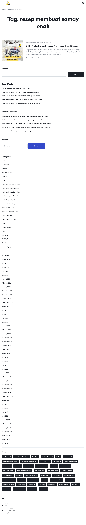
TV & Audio (5, 239)
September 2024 (7, 349)
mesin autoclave (57, 461)
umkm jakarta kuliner (19, 489)
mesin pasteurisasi (28, 466)
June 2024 (5, 361)
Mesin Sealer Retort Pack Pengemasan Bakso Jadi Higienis (20, 92)
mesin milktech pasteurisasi (11, 184)
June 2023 (5, 408)
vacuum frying (6, 247)
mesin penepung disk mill (10, 196)
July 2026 (5, 263)
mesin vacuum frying (33, 480)
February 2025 (7, 330)
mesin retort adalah (65, 466)
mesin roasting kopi (8, 208)
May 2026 (5, 271)
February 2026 (7, 283)
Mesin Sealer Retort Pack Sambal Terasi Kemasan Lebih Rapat (22, 99)
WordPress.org (9, 513)
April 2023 (5, 416)
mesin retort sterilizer (67, 470)
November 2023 (7, 388)
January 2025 (6, 334)
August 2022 (6, 439)
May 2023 (5, 412)
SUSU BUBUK (75, 484)
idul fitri (58, 457)
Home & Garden (7, 172)
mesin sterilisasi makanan (9, 480)
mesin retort (54, 466)
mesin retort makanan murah (24, 470)
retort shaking (21, 484)
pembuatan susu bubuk (8, 484)
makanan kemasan (45, 461)
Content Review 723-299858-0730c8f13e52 (16, 88)
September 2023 (7, 396)
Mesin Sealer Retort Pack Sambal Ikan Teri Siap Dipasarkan (21, 96)
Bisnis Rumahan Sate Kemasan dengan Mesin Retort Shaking (30, 127)
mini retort (44, 480)
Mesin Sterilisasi (56, 475)
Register (7, 503)
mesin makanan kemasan (71, 461)
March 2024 (6, 373)
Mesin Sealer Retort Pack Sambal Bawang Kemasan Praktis (21, 103)
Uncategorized (6, 243)
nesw (3, 231)
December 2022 (7, 432)
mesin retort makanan (8, 470)
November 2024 (7, 342)
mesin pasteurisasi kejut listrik (11, 192)
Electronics (5, 165)
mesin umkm (22, 480)
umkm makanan (32, 489)
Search (5, 68)
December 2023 (7, 385)
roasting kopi (32, 484)
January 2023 (6, 428)
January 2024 (6, 381)
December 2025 (7, 291)
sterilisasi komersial (63, 484)
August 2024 (6, 353)
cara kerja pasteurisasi (47, 457)
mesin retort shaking (8, 204)
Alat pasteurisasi (7, 457)
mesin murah (18, 466)
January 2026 (6, 287)
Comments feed (10, 510)
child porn (5, 116)
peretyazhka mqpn (8, 123)
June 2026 (5, 267)
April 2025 (5, 322)
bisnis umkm (35, 457)
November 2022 (7, 435)
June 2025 (5, 314)
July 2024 (5, 357)
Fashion (4, 168)
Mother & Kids (6, 227)
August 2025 (6, 306)
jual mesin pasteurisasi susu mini (10, 461)
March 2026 (6, 279)
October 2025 (6, 299)
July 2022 (5, 443)
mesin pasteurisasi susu (41, 466)
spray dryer (42, 484)
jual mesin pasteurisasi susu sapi (29, 461)
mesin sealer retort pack (10, 212)
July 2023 (5, 404)
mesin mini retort (7, 466)
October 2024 (6, 346)
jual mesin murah (68, 457)
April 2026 (5, 275)
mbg (3, 180)
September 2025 (7, 302)
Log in (6, 505)
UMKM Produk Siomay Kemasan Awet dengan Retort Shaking (52, 46)
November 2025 (7, 295)
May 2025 (5, 318)
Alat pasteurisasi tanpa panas (21, 457)
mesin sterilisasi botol (9, 219)
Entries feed (8, 508)
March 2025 (6, 326)
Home (3, 9)
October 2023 (6, 392)
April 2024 (5, 369)
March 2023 (6, 420)
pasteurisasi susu (70, 480)
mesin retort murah (39, 470)
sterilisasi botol (51, 484)
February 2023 (7, 424)
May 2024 (5, 365)
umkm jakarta (6, 489)
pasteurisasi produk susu (56, 480)
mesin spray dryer (8, 215)
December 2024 (7, 338)
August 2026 (6, 259)
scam (3, 131)
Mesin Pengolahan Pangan (10, 200)
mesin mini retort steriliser (34, 43)
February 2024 (7, 377)
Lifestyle (4, 176)
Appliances (5, 161)
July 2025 (5, 310)
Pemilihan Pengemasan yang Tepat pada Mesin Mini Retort (29, 116)
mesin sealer (19, 475)
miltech (4, 223)
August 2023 (6, 400)
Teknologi (47, 43)
